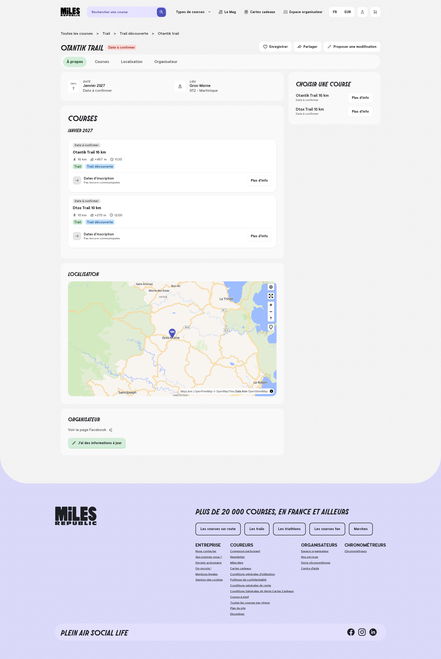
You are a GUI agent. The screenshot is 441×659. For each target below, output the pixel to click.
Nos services (309, 557)
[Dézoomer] (271, 311)
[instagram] (363, 632)
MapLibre (186, 391)
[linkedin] (374, 632)
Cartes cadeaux (240, 568)
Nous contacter (205, 551)
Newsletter (237, 557)
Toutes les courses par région (250, 602)
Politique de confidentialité (248, 579)
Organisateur (165, 62)
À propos (75, 62)
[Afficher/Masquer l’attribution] (271, 391)
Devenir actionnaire (208, 562)
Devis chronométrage (315, 562)
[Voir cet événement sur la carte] (180, 86)
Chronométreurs (356, 551)
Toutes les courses (77, 33)
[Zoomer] (271, 305)
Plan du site (238, 608)
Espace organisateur (315, 551)
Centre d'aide (310, 568)
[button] (172, 338)
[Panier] (375, 12)
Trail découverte (134, 33)
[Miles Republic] (70, 12)
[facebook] (352, 632)
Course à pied (239, 597)
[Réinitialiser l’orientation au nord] (271, 318)
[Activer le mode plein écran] (271, 296)
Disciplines (237, 614)
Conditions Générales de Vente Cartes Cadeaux (262, 591)
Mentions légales (206, 574)
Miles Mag (236, 562)
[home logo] (75, 516)
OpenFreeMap (204, 391)
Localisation (131, 62)
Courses (102, 62)
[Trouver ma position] (271, 287)
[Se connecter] (362, 12)
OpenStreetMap (258, 391)
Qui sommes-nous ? (208, 557)
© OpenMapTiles (224, 391)
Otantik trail (168, 33)
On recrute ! (203, 568)
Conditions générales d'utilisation (252, 574)
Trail (106, 33)
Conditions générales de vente (250, 585)
